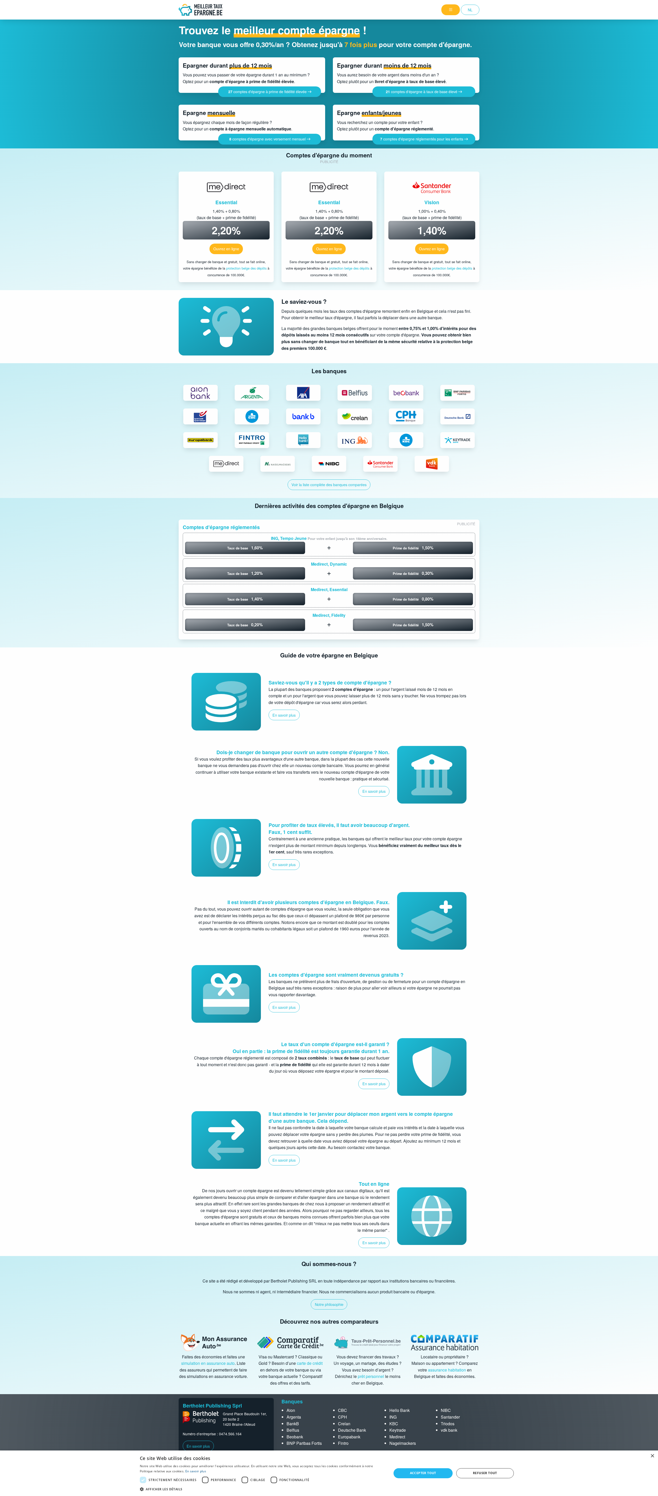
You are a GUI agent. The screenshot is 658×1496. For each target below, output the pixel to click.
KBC (393, 1424)
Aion (291, 1410)
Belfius (293, 1430)
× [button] (652, 1456)
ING (393, 1417)
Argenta (294, 1417)
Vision (431, 202)
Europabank (349, 1437)
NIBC (446, 1410)
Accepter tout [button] (423, 1473)
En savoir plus (198, 1446)
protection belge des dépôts (246, 268)
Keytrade (397, 1430)
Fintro (343, 1443)
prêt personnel (371, 1376)
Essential (226, 202)
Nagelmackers (402, 1443)
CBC (342, 1410)
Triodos (447, 1424)
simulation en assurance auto (208, 1363)
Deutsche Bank (352, 1430)
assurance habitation (447, 1370)
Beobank (295, 1437)
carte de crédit (310, 1363)
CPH (342, 1417)
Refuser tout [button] (485, 1473)
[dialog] (329, 1473)
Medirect (397, 1437)
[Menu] (450, 9)
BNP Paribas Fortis (304, 1443)
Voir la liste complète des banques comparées (329, 484)
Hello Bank (399, 1410)
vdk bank (449, 1430)
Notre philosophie (329, 1304)
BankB (293, 1424)
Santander (450, 1417)
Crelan (344, 1424)
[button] (262, 1489)
